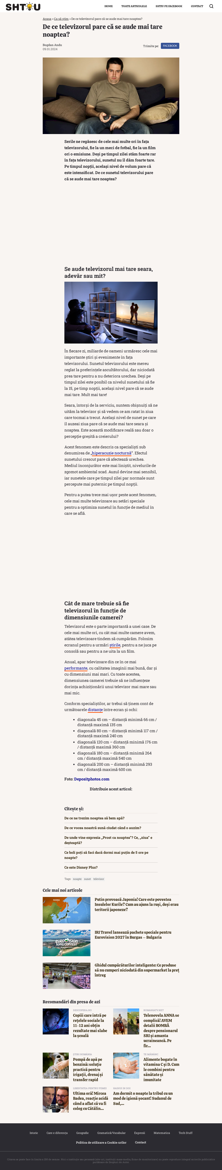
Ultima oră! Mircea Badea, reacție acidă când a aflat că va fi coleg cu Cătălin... (90, 1101)
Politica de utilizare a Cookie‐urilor (101, 1142)
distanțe (95, 709)
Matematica (162, 1133)
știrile (114, 644)
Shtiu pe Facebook (169, 6)
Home (108, 6)
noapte (77, 879)
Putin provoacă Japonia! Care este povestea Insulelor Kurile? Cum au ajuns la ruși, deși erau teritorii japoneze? (136, 904)
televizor (98, 879)
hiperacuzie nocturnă (111, 453)
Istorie (34, 1133)
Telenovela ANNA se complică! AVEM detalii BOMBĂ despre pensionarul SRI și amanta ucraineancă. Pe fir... (161, 1030)
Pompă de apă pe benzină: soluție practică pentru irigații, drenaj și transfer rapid (88, 1069)
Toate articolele (134, 6)
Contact (197, 6)
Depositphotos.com (91, 779)
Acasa (47, 19)
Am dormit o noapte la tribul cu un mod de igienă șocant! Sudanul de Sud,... (143, 1098)
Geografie (82, 1133)
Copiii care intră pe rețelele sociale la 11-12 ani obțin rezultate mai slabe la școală (90, 1025)
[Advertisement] (111, 224)
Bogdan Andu (52, 45)
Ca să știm (61, 19)
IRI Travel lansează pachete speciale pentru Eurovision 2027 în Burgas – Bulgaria (133, 935)
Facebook (170, 45)
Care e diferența (57, 1133)
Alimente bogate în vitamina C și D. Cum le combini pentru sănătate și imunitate (161, 1069)
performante (75, 668)
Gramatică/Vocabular (111, 1133)
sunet (87, 879)
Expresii (139, 1133)
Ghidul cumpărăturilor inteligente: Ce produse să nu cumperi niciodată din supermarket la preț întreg (137, 970)
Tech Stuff (186, 1133)
